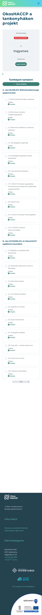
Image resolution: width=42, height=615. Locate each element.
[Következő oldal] (28, 381)
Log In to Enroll (21, 64)
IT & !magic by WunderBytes (23, 586)
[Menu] (38, 3)
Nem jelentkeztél (21, 38)
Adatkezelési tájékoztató (14, 531)
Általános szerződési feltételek (16, 528)
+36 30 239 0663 (10, 557)
